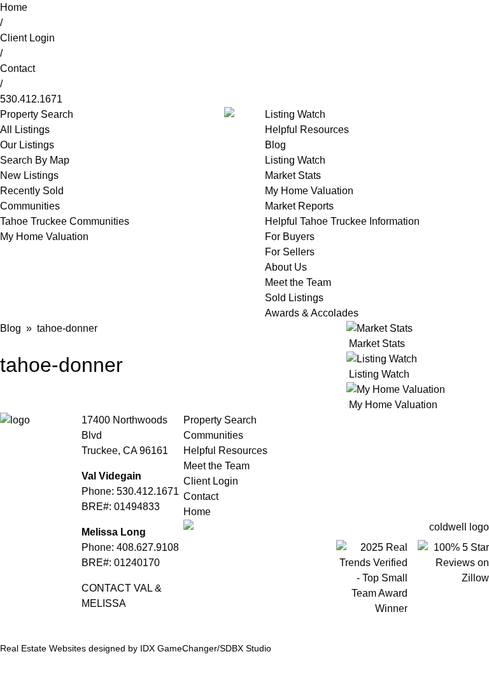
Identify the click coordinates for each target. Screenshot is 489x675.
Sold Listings (294, 297)
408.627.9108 (148, 547)
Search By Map (34, 160)
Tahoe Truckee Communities (64, 221)
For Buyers (290, 236)
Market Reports (299, 206)
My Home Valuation (44, 236)
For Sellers (290, 251)
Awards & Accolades (311, 313)
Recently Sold (32, 190)
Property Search (220, 420)
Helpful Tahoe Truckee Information (342, 221)
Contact (17, 68)
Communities (30, 206)
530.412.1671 (31, 99)
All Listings (25, 129)
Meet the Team (298, 282)
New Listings (29, 175)
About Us (286, 267)
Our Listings (27, 144)
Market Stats (293, 175)
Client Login (27, 37)
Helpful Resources (307, 129)
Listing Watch (295, 114)
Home (13, 7)
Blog (275, 144)
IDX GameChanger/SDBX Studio (205, 648)
